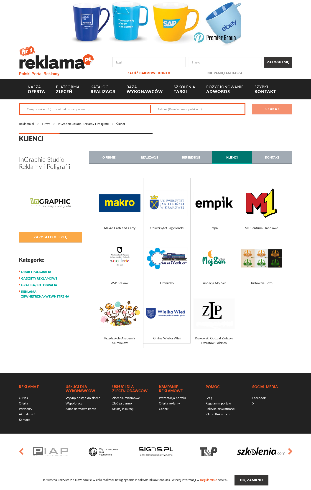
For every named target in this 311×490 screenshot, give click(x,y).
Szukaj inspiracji (123, 409)
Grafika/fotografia (39, 285)
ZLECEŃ (68, 89)
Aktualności (27, 414)
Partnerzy (25, 409)
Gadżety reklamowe (39, 278)
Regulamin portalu (218, 403)
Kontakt (272, 157)
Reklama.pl (26, 123)
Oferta (23, 403)
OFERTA (36, 89)
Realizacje (149, 157)
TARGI (184, 89)
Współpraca (74, 403)
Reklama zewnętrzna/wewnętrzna (45, 293)
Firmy (46, 123)
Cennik (163, 409)
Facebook (259, 398)
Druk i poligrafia (36, 271)
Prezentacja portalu (172, 398)
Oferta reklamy (169, 403)
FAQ (209, 398)
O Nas (23, 398)
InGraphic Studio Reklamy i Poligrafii (83, 123)
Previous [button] (21, 451)
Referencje (191, 157)
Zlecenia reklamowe (126, 398)
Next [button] (290, 451)
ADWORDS (225, 89)
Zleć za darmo (122, 403)
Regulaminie (208, 479)
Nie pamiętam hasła (224, 73)
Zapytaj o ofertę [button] (50, 237)
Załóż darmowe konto (149, 73)
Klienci (232, 157)
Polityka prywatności (220, 409)
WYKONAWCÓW (145, 89)
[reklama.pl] (56, 60)
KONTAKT (265, 89)
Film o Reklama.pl (218, 414)
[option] (50, 451)
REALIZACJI (103, 89)
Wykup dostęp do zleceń (83, 398)
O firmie (108, 157)
